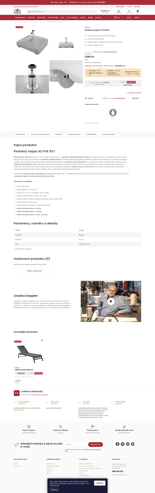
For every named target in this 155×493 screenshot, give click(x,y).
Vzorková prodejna (53, 466)
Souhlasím (99, 483)
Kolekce (81, 473)
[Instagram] (123, 444)
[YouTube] (132, 444)
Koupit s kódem (128, 85)
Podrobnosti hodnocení (110, 52)
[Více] (117, 17)
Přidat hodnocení (34, 271)
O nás (129, 6)
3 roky (109, 98)
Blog (48, 473)
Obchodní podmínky (86, 466)
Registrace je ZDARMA (132, 73)
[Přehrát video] (111, 301)
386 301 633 (117, 471)
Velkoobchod (51, 463)
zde (58, 485)
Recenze (17, 466)
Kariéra (49, 470)
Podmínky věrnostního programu (90, 468)
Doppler (87, 27)
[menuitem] (20, 17)
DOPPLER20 (131, 82)
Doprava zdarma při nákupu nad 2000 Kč (26, 6)
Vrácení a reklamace (86, 463)
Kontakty (137, 6)
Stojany (81, 235)
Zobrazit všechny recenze (39, 394)
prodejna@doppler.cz (119, 475)
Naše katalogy (120, 6)
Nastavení (54, 490)
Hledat (29, 11)
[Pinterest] (127, 444)
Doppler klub (83, 470)
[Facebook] (117, 444)
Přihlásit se (95, 444)
